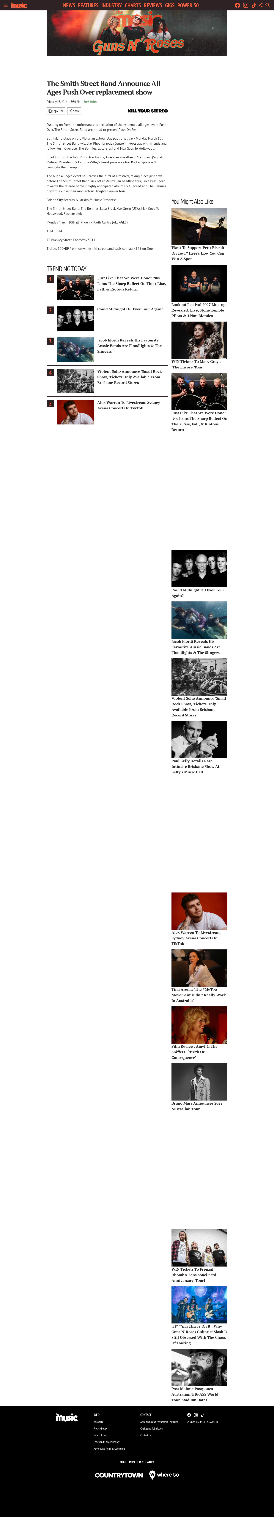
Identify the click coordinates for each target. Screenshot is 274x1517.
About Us (98, 1421)
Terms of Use (100, 1435)
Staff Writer (90, 102)
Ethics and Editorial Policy (106, 1441)
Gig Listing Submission (151, 1428)
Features (88, 5)
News (69, 5)
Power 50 (188, 5)
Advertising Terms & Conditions (109, 1448)
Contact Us (145, 1435)
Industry (111, 5)
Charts (133, 5)
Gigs (169, 5)
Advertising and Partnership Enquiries (159, 1421)
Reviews (153, 5)
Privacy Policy (100, 1428)
